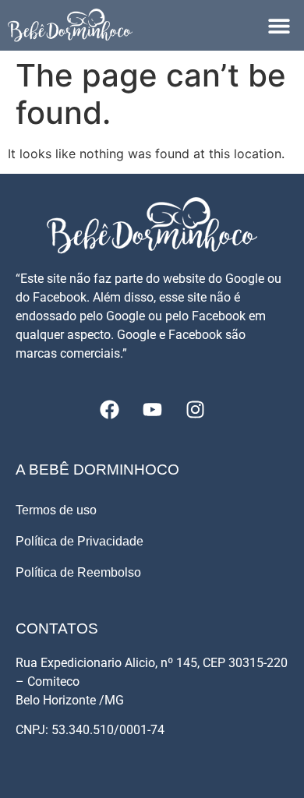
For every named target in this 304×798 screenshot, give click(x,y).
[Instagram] (194, 409)
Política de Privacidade (79, 541)
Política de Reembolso (78, 572)
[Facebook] (109, 409)
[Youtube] (152, 409)
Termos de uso (56, 510)
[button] (278, 25)
